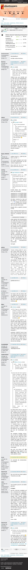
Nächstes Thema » (23, 553)
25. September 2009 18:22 (16, 344)
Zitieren (24, 53)
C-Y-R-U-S (3, 291)
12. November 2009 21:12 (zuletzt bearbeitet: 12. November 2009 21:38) (17, 356)
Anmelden (20, 2)
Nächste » (24, 28)
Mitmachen (14, 14)
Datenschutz (9, 563)
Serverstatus (19, 563)
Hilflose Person (17, 362)
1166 (6, 489)
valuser (3, 117)
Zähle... (6, 122)
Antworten (5, 31)
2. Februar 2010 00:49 (15, 481)
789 (6, 58)
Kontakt (5, 563)
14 (14, 28)
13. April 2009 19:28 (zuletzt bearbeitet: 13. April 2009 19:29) (17, 63)
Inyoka (6, 558)
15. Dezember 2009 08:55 (16, 471)
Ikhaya (18, 11)
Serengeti (16, 122)
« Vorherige (6, 28)
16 (18, 28)
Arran (2, 457)
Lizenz (2, 563)
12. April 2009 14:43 (14, 53)
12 (5, 164)
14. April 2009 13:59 (14, 117)
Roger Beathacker (16, 172)
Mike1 (2, 278)
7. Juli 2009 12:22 (14, 291)
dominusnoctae (5, 53)
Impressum (15, 563)
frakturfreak (4, 471)
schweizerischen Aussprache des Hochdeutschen (19, 544)
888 (6, 298)
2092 (6, 285)
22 (5, 479)
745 (6, 465)
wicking (3, 170)
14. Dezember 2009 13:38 (16, 457)
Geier (13, 67)
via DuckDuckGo (24, 19)
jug (12, 120)
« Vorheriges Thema (14, 553)
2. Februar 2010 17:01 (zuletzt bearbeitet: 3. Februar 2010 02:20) (17, 524)
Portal (5, 11)
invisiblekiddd (4, 344)
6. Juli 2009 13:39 (14, 277)
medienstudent (4, 354)
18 (5, 352)
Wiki (14, 11)
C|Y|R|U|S (14, 307)
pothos (3, 247)
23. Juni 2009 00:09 (14, 247)
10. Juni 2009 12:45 (14, 169)
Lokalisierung (12, 23)
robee (2, 482)
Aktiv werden (6, 23)
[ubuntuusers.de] (9, 7)
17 (20, 28)
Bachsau (3, 62)
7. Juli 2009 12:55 (14, 304)
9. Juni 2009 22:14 (14, 153)
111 (5, 362)
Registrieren (25, 2)
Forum (9, 11)
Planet (22, 11)
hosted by (3, 1)
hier (21, 452)
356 (6, 69)
